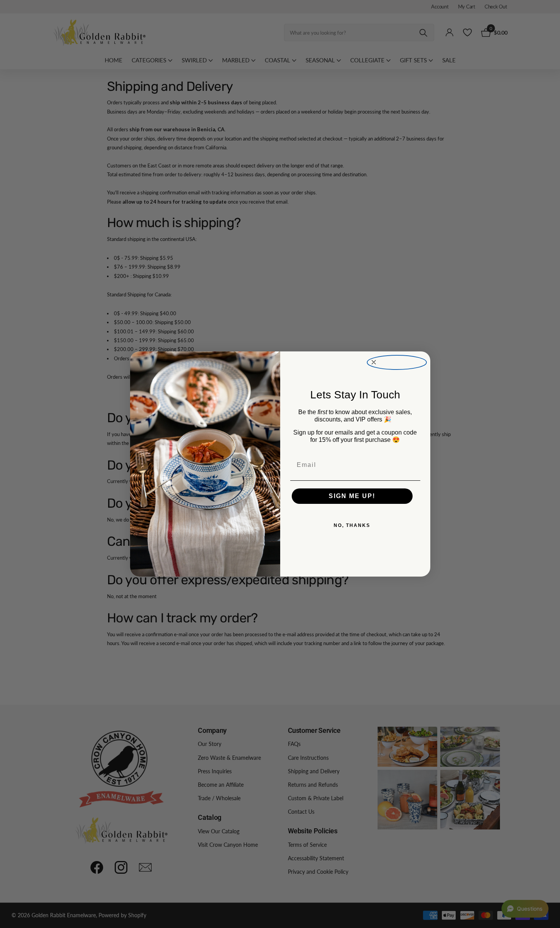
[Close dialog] (396, 362)
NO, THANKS (352, 525)
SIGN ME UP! (352, 496)
